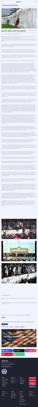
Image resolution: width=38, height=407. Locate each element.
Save (23, 326)
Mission (21, 394)
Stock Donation (22, 381)
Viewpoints (3, 381)
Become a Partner (32, 384)
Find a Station (13, 393)
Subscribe (32, 386)
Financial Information (23, 404)
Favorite (17, 326)
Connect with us (13, 381)
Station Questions (14, 394)
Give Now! (19, 339)
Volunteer (30, 394)
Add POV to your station (13, 396)
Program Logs (13, 397)
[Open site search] (35, 2)
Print (3, 326)
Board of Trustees (22, 400)
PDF (7, 326)
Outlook (3, 394)
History (21, 393)
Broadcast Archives (5, 380)
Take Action (32, 380)
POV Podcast (4, 386)
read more (28, 315)
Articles (12, 382)
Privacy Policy (22, 401)
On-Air (21, 397)
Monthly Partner (22, 380)
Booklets (12, 380)
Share (12, 326)
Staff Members (22, 399)
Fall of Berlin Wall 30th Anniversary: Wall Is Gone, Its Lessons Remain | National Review (19, 321)
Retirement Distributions (22, 383)
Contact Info (31, 393)
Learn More (4, 324)
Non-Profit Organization (22, 396)
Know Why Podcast (5, 382)
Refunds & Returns (32, 395)
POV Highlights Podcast (4, 384)
